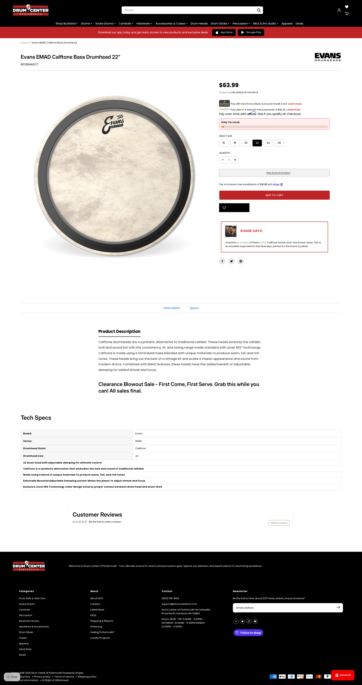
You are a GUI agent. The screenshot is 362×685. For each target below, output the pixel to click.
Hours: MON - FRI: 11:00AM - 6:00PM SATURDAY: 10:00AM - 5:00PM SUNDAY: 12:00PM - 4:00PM (183, 622)
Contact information (26, 680)
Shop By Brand (66, 23)
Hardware (144, 23)
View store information (278, 172)
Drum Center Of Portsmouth (46, 672)
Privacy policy (42, 676)
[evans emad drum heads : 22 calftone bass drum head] (114, 176)
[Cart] (346, 13)
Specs (194, 308)
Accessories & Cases (171, 23)
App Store (226, 32)
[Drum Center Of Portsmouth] (31, 10)
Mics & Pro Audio (265, 23)
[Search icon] (259, 10)
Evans (262, 242)
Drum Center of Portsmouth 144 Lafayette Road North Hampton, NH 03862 (186, 611)
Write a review (279, 522)
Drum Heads (199, 23)
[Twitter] (231, 261)
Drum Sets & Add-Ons (32, 598)
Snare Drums (104, 23)
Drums (86, 23)
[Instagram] (249, 621)
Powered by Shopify (73, 672)
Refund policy (22, 676)
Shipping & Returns (101, 621)
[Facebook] (222, 261)
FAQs (93, 615)
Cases (23, 637)
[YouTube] (255, 621)
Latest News (97, 609)
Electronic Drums (29, 621)
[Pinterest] (241, 261)
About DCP (96, 598)
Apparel (286, 23)
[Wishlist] (346, 6)
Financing (96, 626)
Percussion (240, 23)
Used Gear (25, 649)
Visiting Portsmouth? (102, 632)
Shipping (224, 92)
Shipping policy (87, 676)
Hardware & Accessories (34, 626)
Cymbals (125, 23)
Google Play (253, 32)
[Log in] (339, 10)
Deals (299, 23)
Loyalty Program (100, 637)
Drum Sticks (219, 23)
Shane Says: (251, 231)
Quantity (224, 153)
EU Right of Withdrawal (55, 680)
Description (171, 308)
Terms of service (64, 676)
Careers (95, 604)
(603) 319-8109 (170, 598)
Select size (225, 136)
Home (24, 42)
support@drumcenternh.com (179, 604)
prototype (243, 242)
